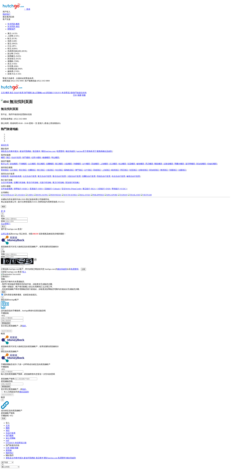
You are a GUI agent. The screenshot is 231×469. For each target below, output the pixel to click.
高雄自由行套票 (104, 176)
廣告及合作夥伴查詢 (10, 151)
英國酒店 (173, 170)
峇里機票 (131, 164)
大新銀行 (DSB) (104, 189)
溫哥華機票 (190, 164)
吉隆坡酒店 (143, 170)
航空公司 (5, 164)
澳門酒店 (79, 170)
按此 (24, 326)
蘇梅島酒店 (69, 170)
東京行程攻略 (58, 182)
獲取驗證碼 (6, 323)
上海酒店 (106, 170)
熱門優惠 (28, 93)
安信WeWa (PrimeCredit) (71, 189)
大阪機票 (68, 164)
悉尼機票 (149, 164)
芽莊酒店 (124, 170)
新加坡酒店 (154, 170)
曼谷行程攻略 (33, 182)
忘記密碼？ (6, 224)
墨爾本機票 (179, 164)
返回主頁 (5, 145)
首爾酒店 (32, 170)
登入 (3, 226)
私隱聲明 (61, 151)
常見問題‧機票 (13, 24)
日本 (75, 95)
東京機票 (59, 164)
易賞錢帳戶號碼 (7, 379)
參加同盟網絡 (26, 151)
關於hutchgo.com (49, 151)
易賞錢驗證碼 (7, 381)
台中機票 (86, 164)
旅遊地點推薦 (16, 176)
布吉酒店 (59, 170)
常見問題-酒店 (13, 26)
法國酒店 (182, 170)
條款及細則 (24, 392)
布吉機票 (122, 164)
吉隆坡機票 (168, 164)
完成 (3, 418)
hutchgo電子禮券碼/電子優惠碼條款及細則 (94, 151)
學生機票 (55, 157)
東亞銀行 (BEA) (89, 189)
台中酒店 (88, 170)
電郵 (3, 219)
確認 (3, 206)
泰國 (79, 95)
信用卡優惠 (36, 157)
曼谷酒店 (23, 170)
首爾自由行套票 (89, 176)
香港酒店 (5, 170)
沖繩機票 (77, 164)
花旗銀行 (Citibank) (52, 189)
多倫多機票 (212, 164)
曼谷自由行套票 (59, 176)
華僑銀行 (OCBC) (119, 189)
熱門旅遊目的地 (80, 93)
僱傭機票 (46, 157)
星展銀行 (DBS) (36, 189)
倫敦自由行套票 (133, 176)
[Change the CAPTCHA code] (35, 259)
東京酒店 (41, 170)
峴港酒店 (115, 170)
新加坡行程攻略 (72, 182)
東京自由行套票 (45, 176)
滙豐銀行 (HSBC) (21, 189)
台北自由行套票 (30, 176)
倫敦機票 (140, 164)
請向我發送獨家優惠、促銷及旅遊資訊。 (21, 295)
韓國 (84, 95)
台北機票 (32, 164)
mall (44, 93)
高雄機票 (95, 164)
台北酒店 (14, 170)
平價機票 (23, 164)
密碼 (3, 221)
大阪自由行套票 (74, 176)
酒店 (12, 93)
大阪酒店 (50, 170)
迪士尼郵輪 (37, 93)
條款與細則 (71, 151)
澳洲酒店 (164, 170)
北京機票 (113, 164)
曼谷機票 (41, 164)
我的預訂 (9, 453)
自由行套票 (19, 93)
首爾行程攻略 (20, 182)
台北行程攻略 (7, 182)
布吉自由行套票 (119, 176)
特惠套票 (5, 176)
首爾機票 (50, 164)
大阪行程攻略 (46, 182)
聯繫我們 (11, 29)
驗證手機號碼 (6, 331)
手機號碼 (5, 313)
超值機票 (14, 164)
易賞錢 (49, 93)
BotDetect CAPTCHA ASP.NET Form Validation (17, 264)
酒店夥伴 (36, 151)
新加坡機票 (201, 164)
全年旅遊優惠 (7, 189)
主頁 (3, 93)
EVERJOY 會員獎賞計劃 (62, 93)
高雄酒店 (97, 170)
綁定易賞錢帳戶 (7, 394)
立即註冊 (5, 234)
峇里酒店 (133, 170)
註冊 (83, 269)
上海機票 (104, 164)
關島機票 (158, 164)
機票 (7, 93)
